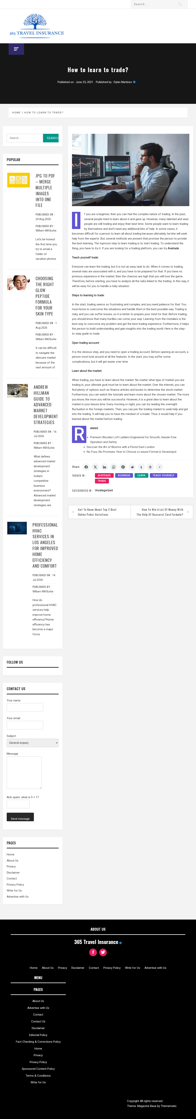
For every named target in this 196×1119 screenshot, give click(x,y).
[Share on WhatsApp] (113, 467)
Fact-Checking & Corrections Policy (38, 1041)
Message (12, 753)
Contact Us (38, 1021)
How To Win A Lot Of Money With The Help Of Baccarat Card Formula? (159, 511)
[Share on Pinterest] (123, 467)
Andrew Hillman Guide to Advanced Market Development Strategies (46, 404)
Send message (20, 818)
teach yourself (163, 475)
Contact (12, 878)
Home (10, 854)
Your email (13, 718)
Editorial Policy (38, 1035)
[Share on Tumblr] (141, 467)
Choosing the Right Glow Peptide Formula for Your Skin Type (45, 296)
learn (141, 475)
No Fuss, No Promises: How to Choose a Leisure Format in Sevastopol (131, 451)
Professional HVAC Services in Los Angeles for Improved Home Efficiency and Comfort (45, 545)
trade (102, 481)
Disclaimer (13, 872)
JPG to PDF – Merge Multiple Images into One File (45, 190)
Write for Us (14, 890)
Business (124, 475)
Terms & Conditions (38, 1075)
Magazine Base (147, 1106)
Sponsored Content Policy (38, 1069)
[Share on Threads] (150, 467)
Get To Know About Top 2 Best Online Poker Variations (97, 511)
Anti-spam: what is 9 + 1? (23, 797)
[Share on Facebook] (86, 467)
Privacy (11, 866)
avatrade (104, 475)
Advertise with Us (18, 896)
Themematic (169, 1106)
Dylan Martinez (123, 82)
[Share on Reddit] (132, 467)
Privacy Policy (15, 884)
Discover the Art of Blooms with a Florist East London (121, 447)
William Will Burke (46, 230)
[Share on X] (95, 467)
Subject (11, 736)
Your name (13, 700)
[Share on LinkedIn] (104, 467)
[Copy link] (159, 467)
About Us (12, 860)
